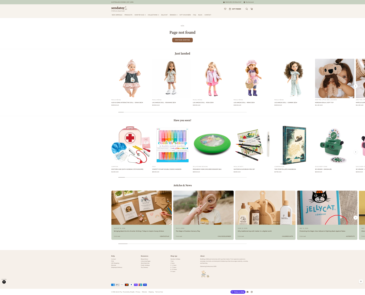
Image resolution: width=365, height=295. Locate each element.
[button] (246, 8)
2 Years (173, 263)
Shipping (151, 292)
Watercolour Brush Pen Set (244, 169)
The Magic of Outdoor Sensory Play (188, 231)
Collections (152, 15)
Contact (113, 259)
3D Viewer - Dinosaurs (323, 169)
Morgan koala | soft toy (324, 102)
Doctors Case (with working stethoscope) (127, 169)
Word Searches (145, 263)
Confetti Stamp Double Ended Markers (166, 169)
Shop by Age (139, 15)
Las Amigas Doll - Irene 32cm (244, 102)
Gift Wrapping (115, 263)
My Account (250, 2)
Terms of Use (159, 292)
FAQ (112, 261)
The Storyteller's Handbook (285, 169)
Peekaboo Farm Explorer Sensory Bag (207, 169)
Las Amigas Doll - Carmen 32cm (285, 102)
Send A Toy (119, 292)
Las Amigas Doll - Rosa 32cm (203, 102)
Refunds (113, 265)
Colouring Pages (145, 261)
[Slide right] (355, 86)
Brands (173, 15)
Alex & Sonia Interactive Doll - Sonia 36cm (127, 102)
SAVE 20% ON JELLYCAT (233, 2)
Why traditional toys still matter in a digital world (255, 231)
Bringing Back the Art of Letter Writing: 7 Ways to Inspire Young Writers (139, 231)
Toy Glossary (144, 267)
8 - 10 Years (174, 269)
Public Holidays (145, 265)
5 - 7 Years (173, 267)
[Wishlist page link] (225, 9)
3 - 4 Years (173, 265)
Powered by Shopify (128, 292)
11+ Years (173, 271)
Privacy (138, 292)
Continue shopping (182, 40)
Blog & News (144, 259)
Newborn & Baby (175, 259)
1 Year (172, 261)
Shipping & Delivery (116, 267)
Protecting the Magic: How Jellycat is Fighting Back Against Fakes (322, 231)
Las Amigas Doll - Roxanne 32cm (164, 102)
